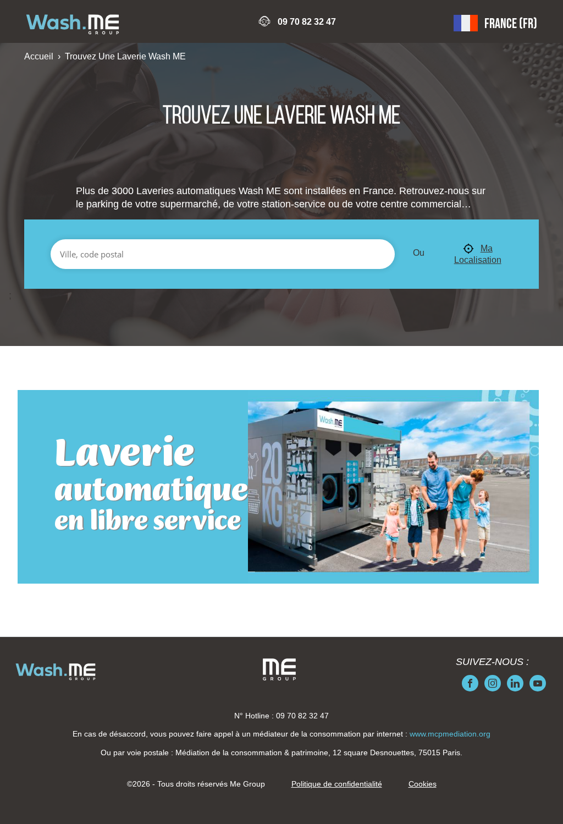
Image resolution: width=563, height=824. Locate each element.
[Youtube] (537, 683)
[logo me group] (279, 669)
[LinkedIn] (515, 683)
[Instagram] (492, 683)
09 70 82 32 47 (307, 21)
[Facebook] (470, 683)
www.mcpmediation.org (450, 733)
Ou (418, 252)
